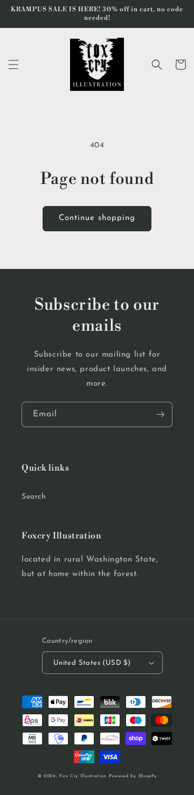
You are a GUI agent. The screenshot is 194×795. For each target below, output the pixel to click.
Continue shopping (97, 218)
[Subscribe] (160, 414)
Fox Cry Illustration (83, 776)
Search (34, 497)
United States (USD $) (91, 662)
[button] (13, 64)
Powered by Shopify (133, 776)
